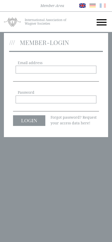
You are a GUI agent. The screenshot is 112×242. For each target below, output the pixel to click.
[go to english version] (82, 5)
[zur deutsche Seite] (92, 5)
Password (26, 92)
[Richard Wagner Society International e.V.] (12, 21)
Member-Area (52, 6)
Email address (30, 63)
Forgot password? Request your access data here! (74, 120)
